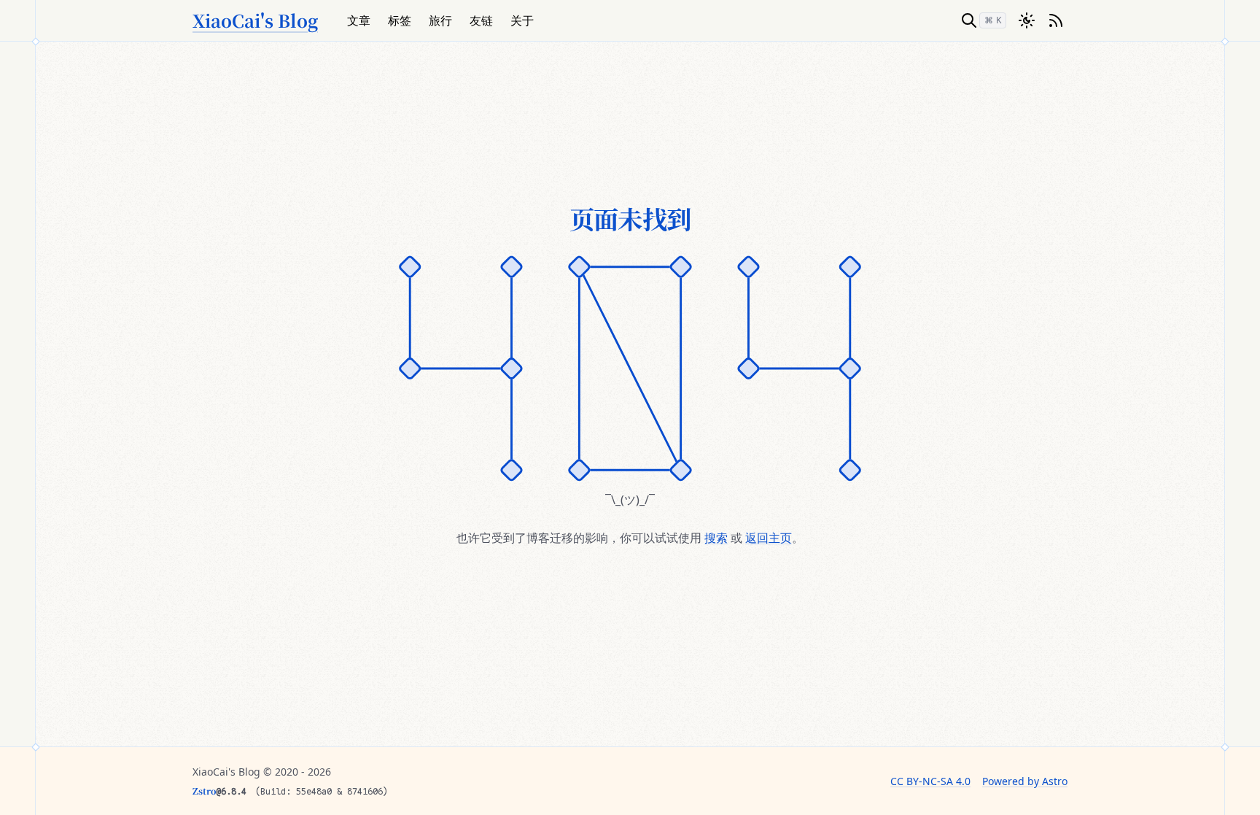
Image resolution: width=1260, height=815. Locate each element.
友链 (481, 20)
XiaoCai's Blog (255, 20)
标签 (399, 20)
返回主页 (768, 538)
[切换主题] (1026, 20)
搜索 (716, 538)
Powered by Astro (1025, 781)
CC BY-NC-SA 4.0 (930, 781)
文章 (358, 20)
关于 (522, 20)
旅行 (440, 20)
